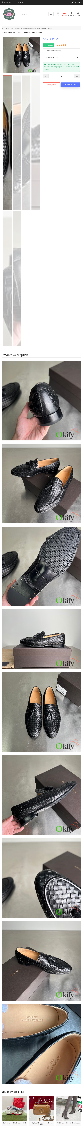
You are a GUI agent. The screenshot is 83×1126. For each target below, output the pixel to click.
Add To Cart (71, 85)
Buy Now (52, 85)
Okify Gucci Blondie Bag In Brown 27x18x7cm (41, 1124)
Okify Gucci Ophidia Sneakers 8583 (14, 1123)
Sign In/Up (71, 15)
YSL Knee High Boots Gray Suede (68, 1123)
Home (7, 28)
